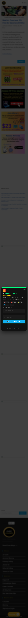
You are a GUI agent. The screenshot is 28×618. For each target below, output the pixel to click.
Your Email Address (7, 308)
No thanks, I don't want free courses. (14, 328)
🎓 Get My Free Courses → (14, 321)
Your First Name (7, 314)
